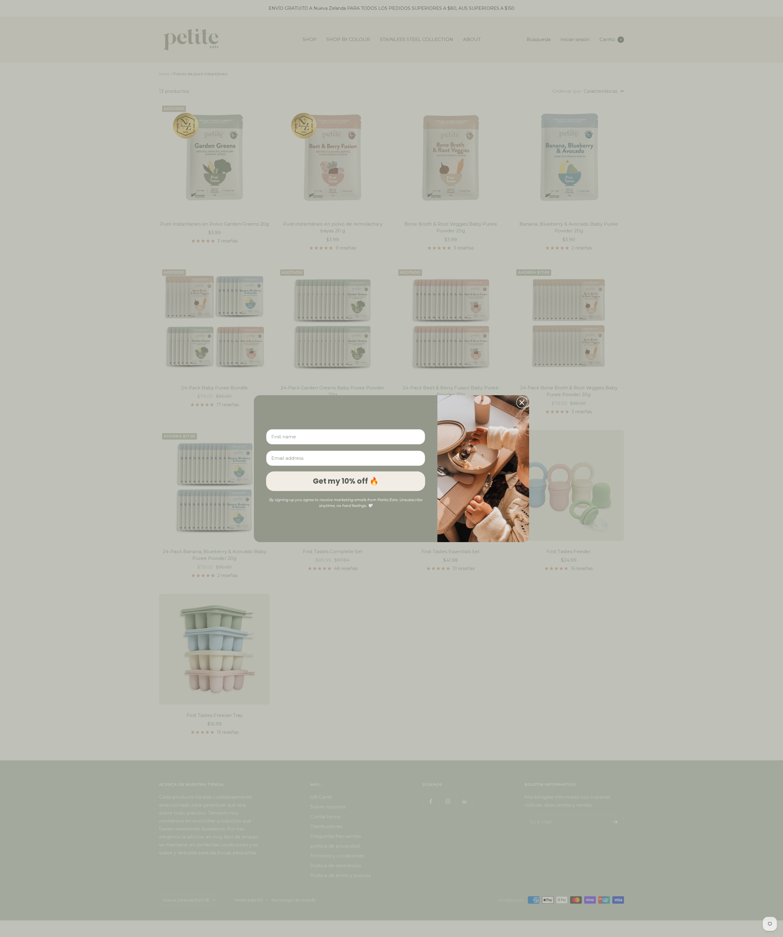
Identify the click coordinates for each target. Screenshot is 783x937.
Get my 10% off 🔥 (346, 481)
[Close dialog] (522, 402)
